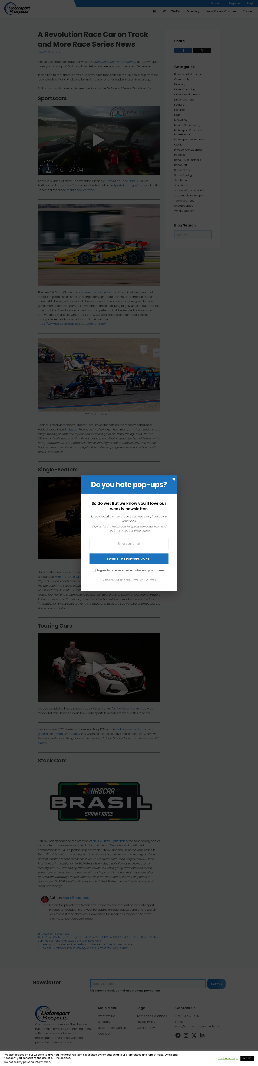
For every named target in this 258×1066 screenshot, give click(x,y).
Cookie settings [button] (228, 1058)
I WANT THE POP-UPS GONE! (129, 559)
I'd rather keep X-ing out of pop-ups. (129, 579)
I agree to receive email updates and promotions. (131, 570)
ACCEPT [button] (247, 1058)
